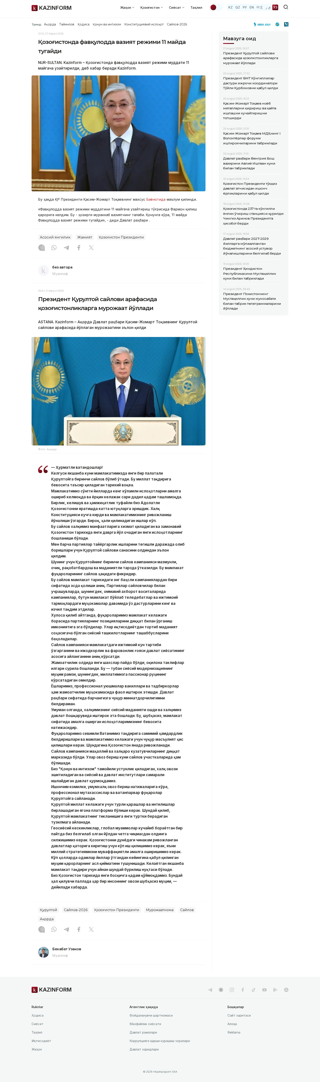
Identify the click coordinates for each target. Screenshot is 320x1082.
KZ (230, 7)
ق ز (268, 7)
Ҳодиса (83, 24)
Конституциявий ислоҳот (144, 24)
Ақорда (50, 24)
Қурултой (48, 910)
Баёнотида (155, 199)
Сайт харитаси (239, 1015)
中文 (259, 7)
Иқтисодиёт (41, 1041)
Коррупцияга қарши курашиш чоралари (160, 1041)
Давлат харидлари (144, 1049)
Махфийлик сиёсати (145, 1024)
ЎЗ (275, 7)
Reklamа (233, 1032)
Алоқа (232, 1024)
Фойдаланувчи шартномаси (151, 1015)
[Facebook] (78, 248)
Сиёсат (37, 1024)
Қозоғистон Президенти (121, 237)
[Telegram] (66, 248)
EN (251, 7)
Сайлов (187, 910)
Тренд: (37, 24)
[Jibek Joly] (263, 24)
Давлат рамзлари (143, 1032)
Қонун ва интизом (107, 24)
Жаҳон (37, 1049)
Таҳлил (196, 7)
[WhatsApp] (54, 248)
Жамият (84, 237)
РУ (245, 7)
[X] (91, 248)
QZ (237, 7)
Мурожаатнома (159, 910)
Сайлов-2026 (177, 24)
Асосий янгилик (55, 237)
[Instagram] (41, 248)
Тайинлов (66, 24)
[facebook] (243, 990)
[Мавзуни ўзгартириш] (216, 7)
